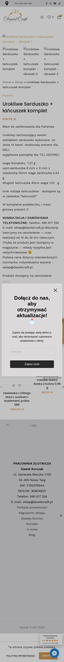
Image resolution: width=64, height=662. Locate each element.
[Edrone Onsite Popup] (32, 331)
